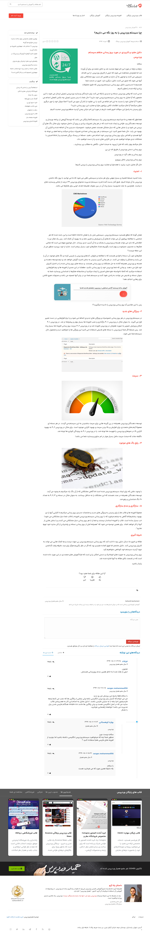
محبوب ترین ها (52, 792)
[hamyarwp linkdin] (23, 929)
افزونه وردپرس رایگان (113, 15)
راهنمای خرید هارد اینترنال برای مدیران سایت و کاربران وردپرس (25, 63)
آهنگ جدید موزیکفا (31, 99)
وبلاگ (117, 41)
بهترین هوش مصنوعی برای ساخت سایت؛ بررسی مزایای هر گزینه (24, 41)
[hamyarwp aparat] (49, 929)
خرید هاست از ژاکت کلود (14, 917)
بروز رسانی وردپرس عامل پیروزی (128, 159)
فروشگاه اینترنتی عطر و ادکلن (27, 91)
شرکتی (40, 792)
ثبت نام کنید (15, 868)
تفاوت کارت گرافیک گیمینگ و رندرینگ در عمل (24, 56)
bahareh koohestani (132, 601)
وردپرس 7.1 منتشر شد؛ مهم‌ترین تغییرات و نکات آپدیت (23, 48)
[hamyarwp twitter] (17, 929)
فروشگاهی (29, 792)
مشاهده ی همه (15, 792)
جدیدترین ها (66, 792)
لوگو (133, 917)
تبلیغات (141, 917)
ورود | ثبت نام (16, 15)
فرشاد (125, 661)
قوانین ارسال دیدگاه (101, 646)
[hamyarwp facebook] (36, 929)
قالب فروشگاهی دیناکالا (26, 833)
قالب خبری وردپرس (31, 114)
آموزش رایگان (95, 15)
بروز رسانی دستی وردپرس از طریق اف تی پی (123, 149)
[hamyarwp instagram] (10, 929)
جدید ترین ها (47, 653)
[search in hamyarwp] (10, 4)
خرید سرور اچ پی (32, 102)
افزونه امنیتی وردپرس (30, 121)
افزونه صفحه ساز (31, 117)
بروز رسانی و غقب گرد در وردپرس (128, 154)
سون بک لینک (32, 95)
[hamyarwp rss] (42, 929)
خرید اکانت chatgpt (31, 106)
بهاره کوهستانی (106, 722)
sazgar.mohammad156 (117, 688)
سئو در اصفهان (32, 110)
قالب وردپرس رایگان (134, 15)
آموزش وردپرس (130, 27)
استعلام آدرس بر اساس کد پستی (26, 87)
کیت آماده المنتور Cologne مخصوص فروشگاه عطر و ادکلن (94, 836)
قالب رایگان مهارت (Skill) (128, 833)
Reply (49, 662)
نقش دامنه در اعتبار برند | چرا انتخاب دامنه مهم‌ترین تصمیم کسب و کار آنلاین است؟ (23, 71)
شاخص (60, 653)
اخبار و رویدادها (79, 15)
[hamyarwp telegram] (30, 929)
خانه (140, 27)
